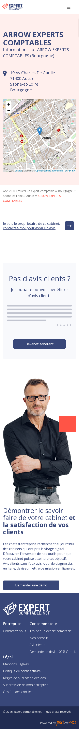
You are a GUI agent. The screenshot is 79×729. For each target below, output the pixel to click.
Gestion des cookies (17, 692)
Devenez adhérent (39, 344)
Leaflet (18, 170)
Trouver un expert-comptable (35, 191)
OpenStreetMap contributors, (50, 170)
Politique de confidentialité (22, 671)
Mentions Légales (16, 664)
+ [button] (8, 104)
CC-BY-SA (70, 170)
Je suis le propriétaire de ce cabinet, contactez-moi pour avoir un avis (31, 225)
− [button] (8, 110)
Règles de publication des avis (24, 678)
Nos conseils (39, 638)
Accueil (7, 191)
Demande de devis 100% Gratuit (53, 651)
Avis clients (37, 645)
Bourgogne (65, 191)
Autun (30, 196)
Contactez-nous (14, 631)
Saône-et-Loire (13, 196)
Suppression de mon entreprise (25, 685)
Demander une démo (31, 585)
